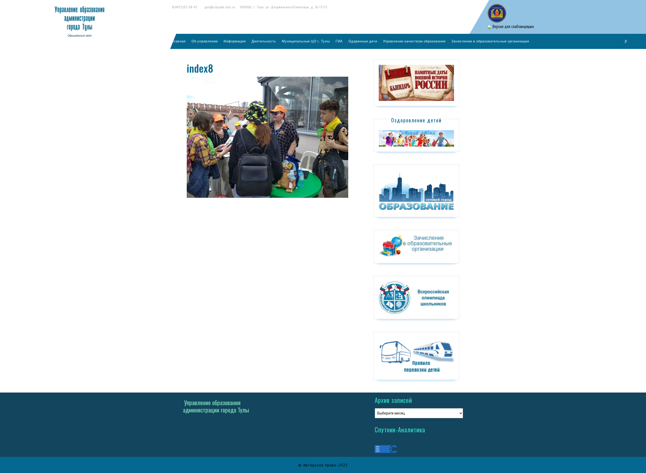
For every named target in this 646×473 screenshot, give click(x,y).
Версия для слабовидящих (513, 26)
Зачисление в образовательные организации (490, 41)
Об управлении (205, 41)
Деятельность (264, 41)
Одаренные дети (362, 41)
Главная (179, 41)
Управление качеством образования (414, 41)
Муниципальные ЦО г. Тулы (306, 41)
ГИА (339, 41)
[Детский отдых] (416, 138)
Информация (235, 41)
